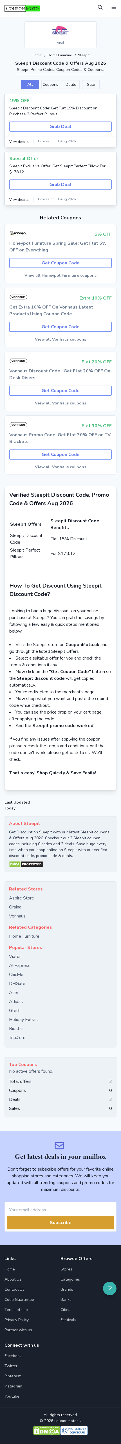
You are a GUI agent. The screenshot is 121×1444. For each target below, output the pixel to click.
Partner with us (18, 1330)
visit (60, 42)
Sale (91, 84)
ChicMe (16, 974)
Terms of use (16, 1309)
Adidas (16, 1001)
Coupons (50, 84)
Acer (13, 992)
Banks (65, 1299)
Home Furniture (60, 55)
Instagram (13, 1386)
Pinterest (13, 1376)
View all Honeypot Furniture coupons (60, 275)
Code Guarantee (19, 1299)
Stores (66, 1269)
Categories (70, 1279)
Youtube (12, 1396)
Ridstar (16, 1028)
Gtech (15, 1010)
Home (37, 55)
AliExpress (19, 965)
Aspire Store (21, 898)
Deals (71, 84)
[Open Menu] (114, 7)
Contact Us (14, 1289)
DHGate (17, 983)
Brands (66, 1289)
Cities (65, 1309)
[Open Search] (100, 7)
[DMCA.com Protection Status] (60, 864)
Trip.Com (17, 1037)
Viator (15, 956)
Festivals (68, 1319)
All (30, 84)
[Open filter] (109, 1288)
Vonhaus (17, 916)
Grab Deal (60, 126)
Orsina (15, 907)
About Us (13, 1279)
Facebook (13, 1355)
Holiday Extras (23, 1019)
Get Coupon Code (61, 263)
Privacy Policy (17, 1319)
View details (19, 142)
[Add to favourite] (91, 26)
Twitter (11, 1366)
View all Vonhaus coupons (60, 339)
